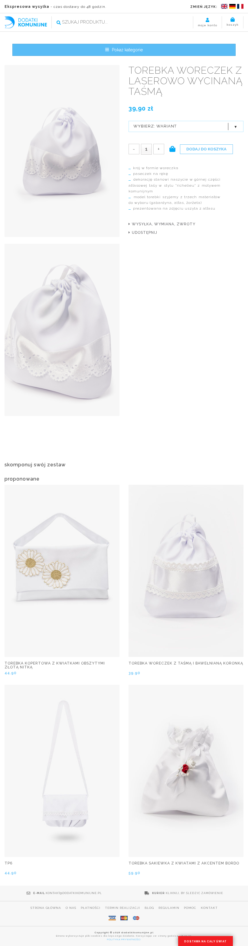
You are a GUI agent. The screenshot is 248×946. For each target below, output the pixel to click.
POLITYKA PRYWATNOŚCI (124, 939)
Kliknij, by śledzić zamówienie (194, 893)
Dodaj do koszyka (206, 149)
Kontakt (209, 907)
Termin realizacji (122, 907)
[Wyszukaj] (58, 22)
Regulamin (168, 907)
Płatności (90, 907)
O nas (71, 907)
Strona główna (46, 907)
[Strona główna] (26, 22)
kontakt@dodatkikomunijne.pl (74, 893)
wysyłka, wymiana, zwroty (163, 224)
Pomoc (190, 907)
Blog (149, 907)
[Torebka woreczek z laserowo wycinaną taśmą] (62, 151)
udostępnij (144, 232)
